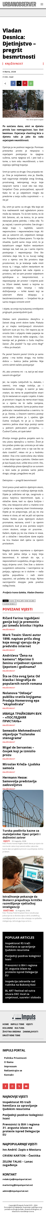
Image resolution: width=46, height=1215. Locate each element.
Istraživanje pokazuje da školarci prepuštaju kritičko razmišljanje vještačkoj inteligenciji (22, 901)
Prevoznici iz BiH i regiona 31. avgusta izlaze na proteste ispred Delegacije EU (21, 970)
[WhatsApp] (30, 83)
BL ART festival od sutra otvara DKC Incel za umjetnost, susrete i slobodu (23, 994)
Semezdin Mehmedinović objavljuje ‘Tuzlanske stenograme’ (22, 734)
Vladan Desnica (9, 604)
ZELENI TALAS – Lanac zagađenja (18, 1163)
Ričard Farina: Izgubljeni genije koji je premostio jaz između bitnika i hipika (23, 622)
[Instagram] (12, 1086)
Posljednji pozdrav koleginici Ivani (23, 957)
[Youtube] (26, 1086)
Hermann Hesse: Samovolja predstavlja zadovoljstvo (20, 781)
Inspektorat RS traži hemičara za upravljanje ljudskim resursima (20, 946)
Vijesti (6, 841)
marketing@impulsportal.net (18, 1185)
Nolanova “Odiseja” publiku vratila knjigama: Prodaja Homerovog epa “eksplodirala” (22, 698)
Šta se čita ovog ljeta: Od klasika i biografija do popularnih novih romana (22, 680)
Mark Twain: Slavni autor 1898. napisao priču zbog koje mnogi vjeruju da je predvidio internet (22, 640)
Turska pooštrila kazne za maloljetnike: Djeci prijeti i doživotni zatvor (21, 834)
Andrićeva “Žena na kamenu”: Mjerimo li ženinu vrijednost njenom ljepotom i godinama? (22, 661)
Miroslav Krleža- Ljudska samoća (21, 766)
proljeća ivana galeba (26, 601)
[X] (19, 83)
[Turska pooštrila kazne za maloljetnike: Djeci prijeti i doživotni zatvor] (23, 808)
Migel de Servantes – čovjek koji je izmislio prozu (19, 751)
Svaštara (8, 911)
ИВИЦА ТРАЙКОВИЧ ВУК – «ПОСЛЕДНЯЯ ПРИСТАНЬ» (22, 717)
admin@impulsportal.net (15, 1191)
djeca (12, 601)
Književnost (14, 63)
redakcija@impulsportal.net (17, 1179)
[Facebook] (13, 83)
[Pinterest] (24, 83)
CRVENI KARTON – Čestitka (21, 1155)
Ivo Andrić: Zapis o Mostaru (22, 1149)
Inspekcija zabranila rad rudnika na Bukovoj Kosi (20, 983)
